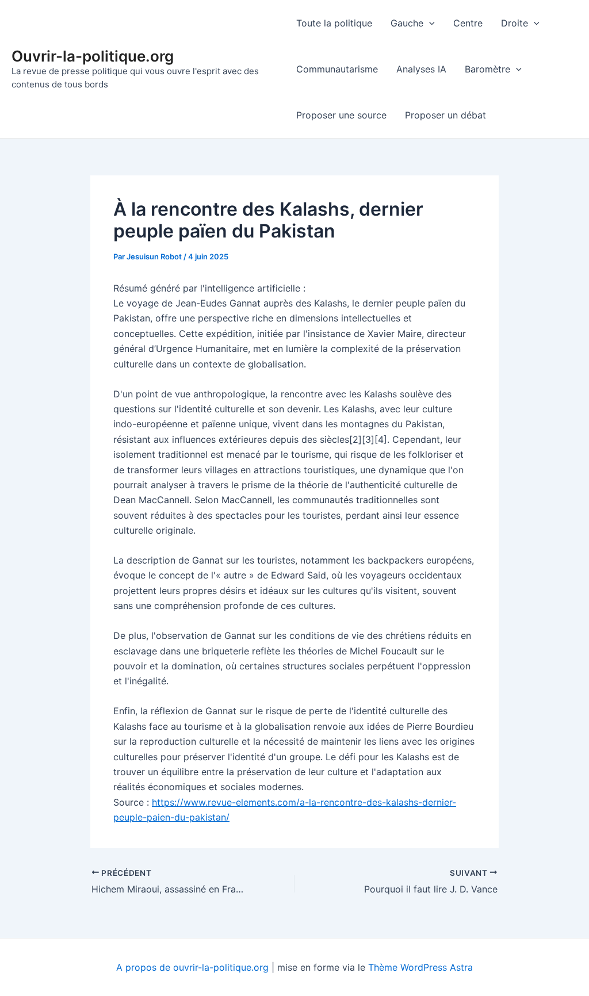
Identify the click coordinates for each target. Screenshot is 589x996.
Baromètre (487, 69)
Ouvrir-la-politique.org (93, 56)
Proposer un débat (445, 115)
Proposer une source (341, 115)
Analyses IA (421, 69)
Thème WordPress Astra (420, 967)
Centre (468, 23)
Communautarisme (337, 69)
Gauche (407, 23)
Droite (514, 23)
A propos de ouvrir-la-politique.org (192, 967)
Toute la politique (334, 23)
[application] (429, 23)
